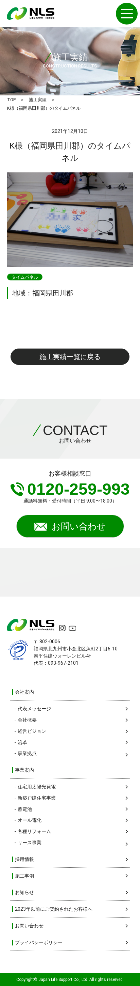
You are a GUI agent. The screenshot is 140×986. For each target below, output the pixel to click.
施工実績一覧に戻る (70, 357)
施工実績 (38, 99)
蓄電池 (25, 809)
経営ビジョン (32, 731)
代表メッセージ (34, 708)
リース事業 (29, 842)
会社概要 (27, 720)
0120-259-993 (78, 489)
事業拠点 (27, 753)
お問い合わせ (79, 526)
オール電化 (29, 820)
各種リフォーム (34, 831)
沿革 (22, 742)
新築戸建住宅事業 (37, 798)
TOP (11, 99)
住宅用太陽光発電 (37, 786)
